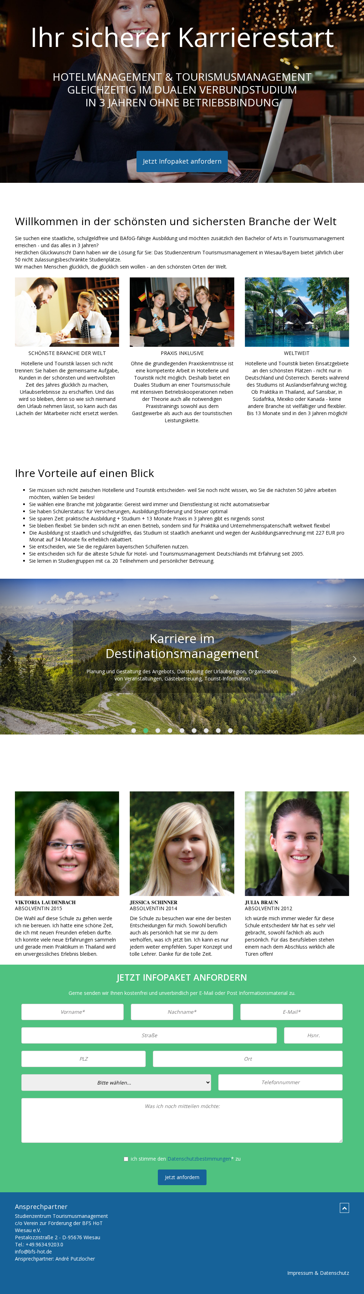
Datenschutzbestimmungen (199, 1158)
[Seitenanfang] (344, 1208)
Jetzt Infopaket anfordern (182, 161)
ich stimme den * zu (186, 1158)
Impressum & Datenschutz (318, 1272)
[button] (18, 656)
